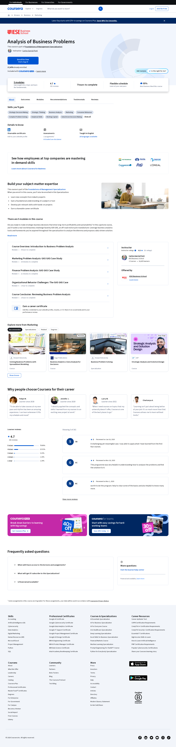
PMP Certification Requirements (143, 644)
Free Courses (13, 716)
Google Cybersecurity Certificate (61, 623)
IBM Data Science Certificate (59, 648)
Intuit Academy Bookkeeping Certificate (63, 651)
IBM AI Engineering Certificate (59, 641)
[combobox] (69, 9)
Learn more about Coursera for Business (28, 168)
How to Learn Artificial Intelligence (144, 641)
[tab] (15, 330)
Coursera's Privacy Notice (99, 601)
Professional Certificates (17, 687)
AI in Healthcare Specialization (101, 630)
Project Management (15, 644)
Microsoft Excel (13, 641)
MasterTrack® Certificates (17, 691)
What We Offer (13, 669)
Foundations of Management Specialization (47, 189)
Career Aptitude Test (139, 619)
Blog (50, 676)
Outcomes (25, 99)
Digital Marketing (14, 633)
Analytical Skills (36, 117)
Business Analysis (55, 112)
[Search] (100, 9)
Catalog (11, 680)
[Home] (9, 15)
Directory (93, 694)
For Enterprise (13, 698)
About (11, 99)
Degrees (11, 694)
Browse (17, 15)
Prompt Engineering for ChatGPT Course (104, 648)
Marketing (38, 15)
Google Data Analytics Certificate (61, 626)
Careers (11, 676)
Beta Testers (54, 673)
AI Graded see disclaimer (52, 139)
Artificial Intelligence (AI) (16, 623)
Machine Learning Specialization (101, 644)
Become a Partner (14, 709)
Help (92, 680)
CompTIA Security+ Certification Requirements (148, 630)
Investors (93, 669)
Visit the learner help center (132, 570)
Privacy (93, 676)
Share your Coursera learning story (144, 651)
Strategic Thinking (38, 112)
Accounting (12, 619)
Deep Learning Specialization (100, 633)
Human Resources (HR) (16, 637)
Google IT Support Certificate (60, 630)
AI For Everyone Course (98, 626)
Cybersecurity (13, 626)
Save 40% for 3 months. (107, 20)
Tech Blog (52, 683)
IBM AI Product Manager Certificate (61, 644)
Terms (92, 673)
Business (27, 15)
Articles (93, 691)
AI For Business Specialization (101, 623)
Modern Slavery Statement (100, 701)
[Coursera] (15, 9)
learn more (140, 578)
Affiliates (93, 698)
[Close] (164, 21)
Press (92, 665)
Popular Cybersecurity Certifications (145, 648)
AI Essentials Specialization (100, 619)
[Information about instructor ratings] (135, 250)
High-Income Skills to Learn (141, 637)
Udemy (10, 719)
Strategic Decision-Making (18, 112)
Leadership (12, 673)
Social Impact (13, 712)
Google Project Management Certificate (63, 633)
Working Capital (52, 117)
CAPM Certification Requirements (143, 623)
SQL (9, 651)
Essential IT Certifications (141, 633)
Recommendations (58, 99)
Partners (52, 669)
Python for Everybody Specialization (103, 651)
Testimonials (79, 99)
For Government (14, 701)
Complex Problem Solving (18, 117)
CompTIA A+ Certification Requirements (146, 626)
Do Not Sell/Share (96, 705)
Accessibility (94, 683)
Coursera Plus (13, 683)
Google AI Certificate (56, 619)
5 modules (19, 82)
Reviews (94, 99)
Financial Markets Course (99, 641)
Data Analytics (13, 630)
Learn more (41, 71)
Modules (40, 99)
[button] (39, 9)
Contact (93, 687)
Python (10, 648)
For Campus (12, 705)
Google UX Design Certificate (59, 637)
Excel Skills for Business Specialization (104, 637)
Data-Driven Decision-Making (72, 117)
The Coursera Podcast (57, 680)
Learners (52, 665)
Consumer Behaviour (84, 112)
